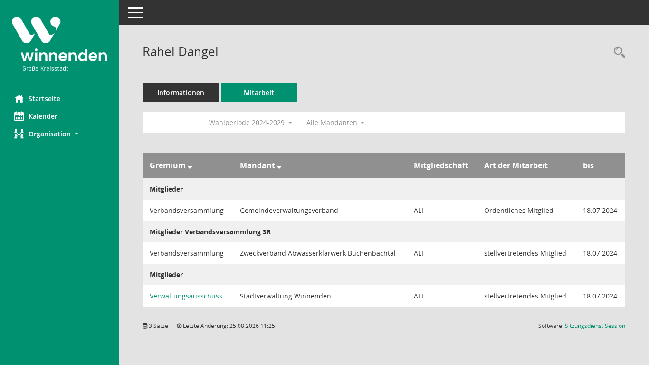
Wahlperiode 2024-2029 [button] (247, 122)
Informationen (180, 92)
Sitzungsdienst (595, 326)
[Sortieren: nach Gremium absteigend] (190, 165)
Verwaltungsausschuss (186, 295)
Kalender (43, 116)
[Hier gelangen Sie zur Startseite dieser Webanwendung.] (59, 44)
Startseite (44, 98)
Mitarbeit (259, 92)
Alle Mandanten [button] (332, 122)
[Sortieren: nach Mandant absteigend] (279, 165)
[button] (59, 134)
